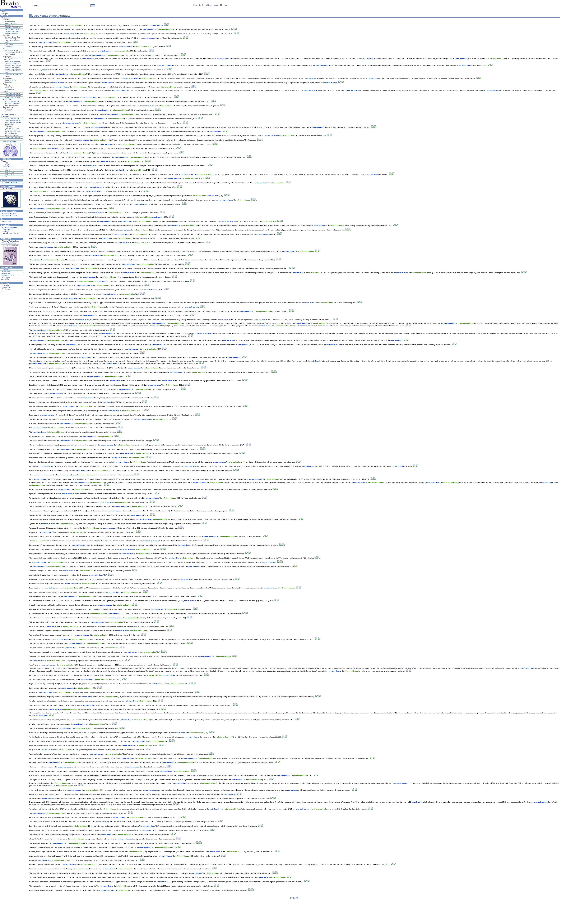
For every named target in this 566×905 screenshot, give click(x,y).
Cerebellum (5, 277)
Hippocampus (6, 271)
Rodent (6, 48)
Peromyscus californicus (13, 52)
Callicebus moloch (11, 33)
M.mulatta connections (13, 27)
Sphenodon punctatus (12, 97)
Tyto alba (8, 86)
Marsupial (6, 60)
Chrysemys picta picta (13, 95)
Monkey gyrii (9, 174)
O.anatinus (8, 82)
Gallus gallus (9, 88)
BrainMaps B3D (8, 229)
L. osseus (8, 111)
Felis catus (8, 46)
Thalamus (5, 269)
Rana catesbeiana (11, 105)
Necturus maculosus (12, 103)
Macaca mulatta (10, 23)
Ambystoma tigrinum (12, 101)
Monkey (7, 170)
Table (6, 163)
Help (225, 5)
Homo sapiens (10, 22)
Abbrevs (209, 5)
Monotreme (7, 78)
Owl (6, 176)
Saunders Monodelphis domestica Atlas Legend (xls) (13, 70)
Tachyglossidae (10, 80)
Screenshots (6, 287)
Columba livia (9, 90)
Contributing (5, 289)
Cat (6, 169)
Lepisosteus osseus (12, 128)
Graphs (7, 165)
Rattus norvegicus (11, 50)
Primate (6, 20)
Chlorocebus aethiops (12, 31)
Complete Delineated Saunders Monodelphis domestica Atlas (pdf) (13, 65)
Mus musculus (10, 54)
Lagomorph (7, 56)
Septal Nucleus (6, 273)
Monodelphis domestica (13, 62)
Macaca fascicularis (12, 29)
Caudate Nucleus (7, 275)
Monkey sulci (9, 172)
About (3, 12)
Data (195, 5)
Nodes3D (6, 231)
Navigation (5, 14)
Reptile (5, 92)
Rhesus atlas (9, 25)
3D (221, 5)
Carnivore (6, 35)
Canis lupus (9, 44)
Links (3, 291)
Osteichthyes (8, 107)
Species (201, 5)
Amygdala (5, 279)
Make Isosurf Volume (10, 233)
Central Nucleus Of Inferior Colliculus (51, 16)
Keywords (5, 285)
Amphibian (7, 99)
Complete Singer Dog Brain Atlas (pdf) (12, 38)
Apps (216, 5)
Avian (5, 84)
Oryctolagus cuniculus (13, 58)
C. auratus (8, 109)
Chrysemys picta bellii (12, 93)
